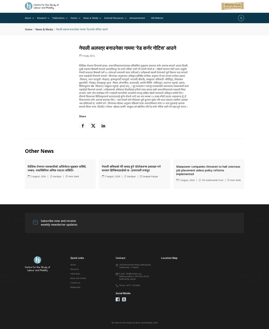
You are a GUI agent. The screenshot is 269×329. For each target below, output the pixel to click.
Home (28, 29)
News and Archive (78, 278)
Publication (75, 273)
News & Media (90, 17)
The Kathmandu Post (212, 180)
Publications (58, 17)
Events (74, 17)
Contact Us (75, 282)
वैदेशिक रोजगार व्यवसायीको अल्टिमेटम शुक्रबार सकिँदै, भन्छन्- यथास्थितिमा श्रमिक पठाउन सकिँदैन (57, 168)
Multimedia (75, 287)
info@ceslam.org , (134, 273)
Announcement (137, 17)
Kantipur (57, 176)
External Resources (114, 17)
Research (41, 17)
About (28, 17)
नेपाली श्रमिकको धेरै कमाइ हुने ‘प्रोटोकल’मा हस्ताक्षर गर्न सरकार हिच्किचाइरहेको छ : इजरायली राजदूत (131, 168)
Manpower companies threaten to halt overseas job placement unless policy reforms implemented (208, 170)
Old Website (157, 17)
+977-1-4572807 (133, 285)
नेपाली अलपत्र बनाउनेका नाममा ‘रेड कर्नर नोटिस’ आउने (82, 29)
